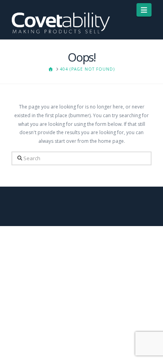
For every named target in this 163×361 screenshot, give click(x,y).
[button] (144, 10)
